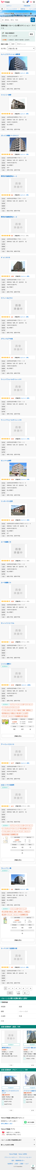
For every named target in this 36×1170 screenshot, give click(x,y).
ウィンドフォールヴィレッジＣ (11, 379)
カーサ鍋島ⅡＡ (6, 582)
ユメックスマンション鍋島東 (10, 54)
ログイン (9, 6)
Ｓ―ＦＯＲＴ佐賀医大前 (9, 948)
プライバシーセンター (25, 1157)
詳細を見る (18, 736)
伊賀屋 (3, 1006)
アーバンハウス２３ (7, 744)
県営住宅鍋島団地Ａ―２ (9, 217)
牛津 (20, 1016)
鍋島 (2, 1011)
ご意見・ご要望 (18, 1164)
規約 (13, 1160)
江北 (2, 1021)
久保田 (3, 1016)
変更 (31, 34)
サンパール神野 (6, 460)
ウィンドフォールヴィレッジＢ (11, 420)
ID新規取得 (27, 6)
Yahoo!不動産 (13, 1154)
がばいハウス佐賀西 (7, 785)
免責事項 (10, 1164)
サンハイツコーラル (7, 623)
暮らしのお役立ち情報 (7, 1145)
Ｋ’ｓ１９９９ (5, 257)
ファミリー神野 (6, 95)
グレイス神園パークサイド (10, 135)
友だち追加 (31, 1122)
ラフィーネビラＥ (7, 298)
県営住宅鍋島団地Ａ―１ (9, 176)
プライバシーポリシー (10, 1157)
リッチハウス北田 (7, 501)
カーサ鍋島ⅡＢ (6, 542)
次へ (25, 993)
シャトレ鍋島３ (6, 664)
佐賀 (20, 1006)
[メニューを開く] (34, 2)
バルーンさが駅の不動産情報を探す (11, 1140)
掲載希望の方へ (20, 1160)
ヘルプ (26, 1164)
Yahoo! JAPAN (22, 1154)
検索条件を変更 (33, 1168)
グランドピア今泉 (7, 339)
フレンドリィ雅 (6, 868)
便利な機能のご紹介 (7, 1123)
